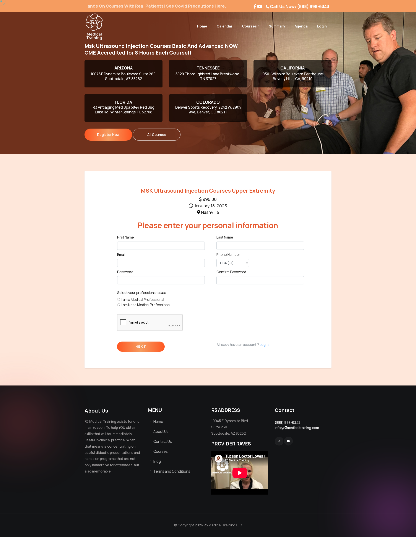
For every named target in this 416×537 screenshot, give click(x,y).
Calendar (224, 26)
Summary (277, 26)
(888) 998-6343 (287, 422)
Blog (157, 461)
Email (121, 254)
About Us (161, 431)
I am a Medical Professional (143, 299)
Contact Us (162, 441)
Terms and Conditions (171, 471)
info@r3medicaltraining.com (297, 427)
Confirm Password (231, 271)
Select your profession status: (141, 292)
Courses (160, 451)
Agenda (301, 26)
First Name (125, 237)
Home (202, 26)
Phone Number (228, 254)
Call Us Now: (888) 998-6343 (299, 6)
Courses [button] (249, 26)
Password (125, 271)
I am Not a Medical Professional (146, 304)
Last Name (224, 237)
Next (140, 346)
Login (322, 26)
